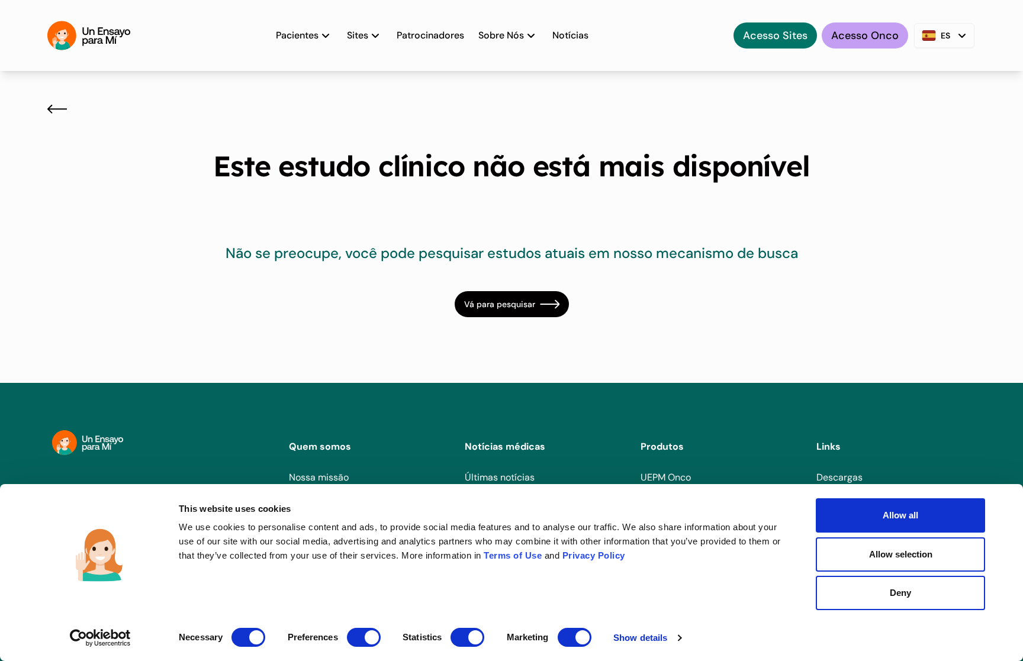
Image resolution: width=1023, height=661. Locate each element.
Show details (640, 638)
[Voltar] (57, 109)
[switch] (364, 637)
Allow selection (900, 554)
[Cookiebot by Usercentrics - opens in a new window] (100, 638)
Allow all (900, 515)
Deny (900, 593)
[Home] (88, 35)
